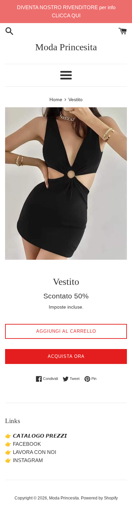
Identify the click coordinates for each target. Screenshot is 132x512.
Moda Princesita (66, 47)
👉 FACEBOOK (23, 444)
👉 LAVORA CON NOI (30, 452)
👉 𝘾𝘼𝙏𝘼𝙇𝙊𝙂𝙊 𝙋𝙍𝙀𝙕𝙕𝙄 (36, 436)
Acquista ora (66, 356)
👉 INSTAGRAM (24, 460)
